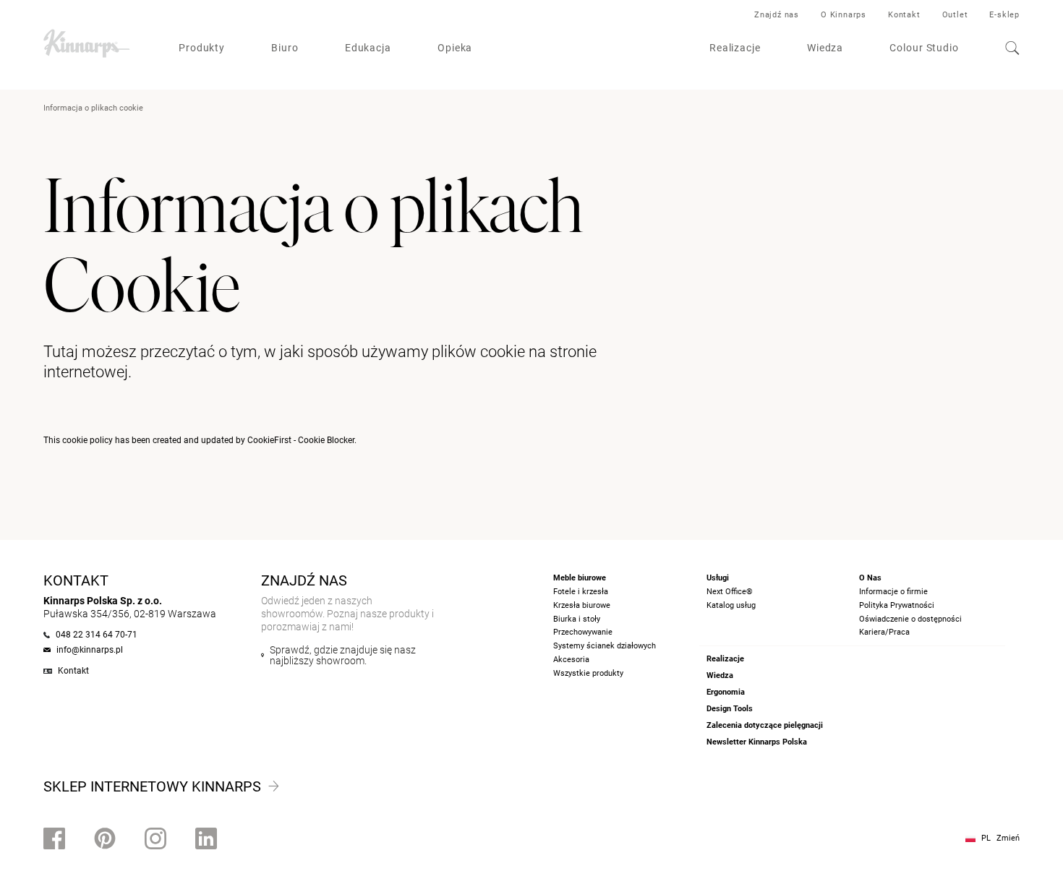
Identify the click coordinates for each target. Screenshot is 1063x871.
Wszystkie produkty (588, 673)
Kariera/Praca (884, 632)
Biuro (285, 47)
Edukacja (368, 47)
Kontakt (904, 15)
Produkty (202, 47)
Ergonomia (725, 692)
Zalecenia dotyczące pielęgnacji (764, 725)
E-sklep (1004, 15)
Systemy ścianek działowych (604, 646)
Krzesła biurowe (581, 605)
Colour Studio (924, 47)
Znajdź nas (776, 15)
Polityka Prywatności (896, 605)
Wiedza (825, 47)
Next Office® (729, 591)
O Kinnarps (843, 15)
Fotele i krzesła (580, 591)
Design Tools (729, 708)
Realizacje (735, 47)
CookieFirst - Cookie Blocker (300, 440)
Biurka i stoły (576, 619)
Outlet (955, 15)
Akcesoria (571, 659)
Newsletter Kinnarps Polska (756, 742)
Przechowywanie (582, 632)
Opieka (454, 47)
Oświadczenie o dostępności (910, 619)
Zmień (1008, 838)
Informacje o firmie (893, 591)
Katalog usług (731, 605)
